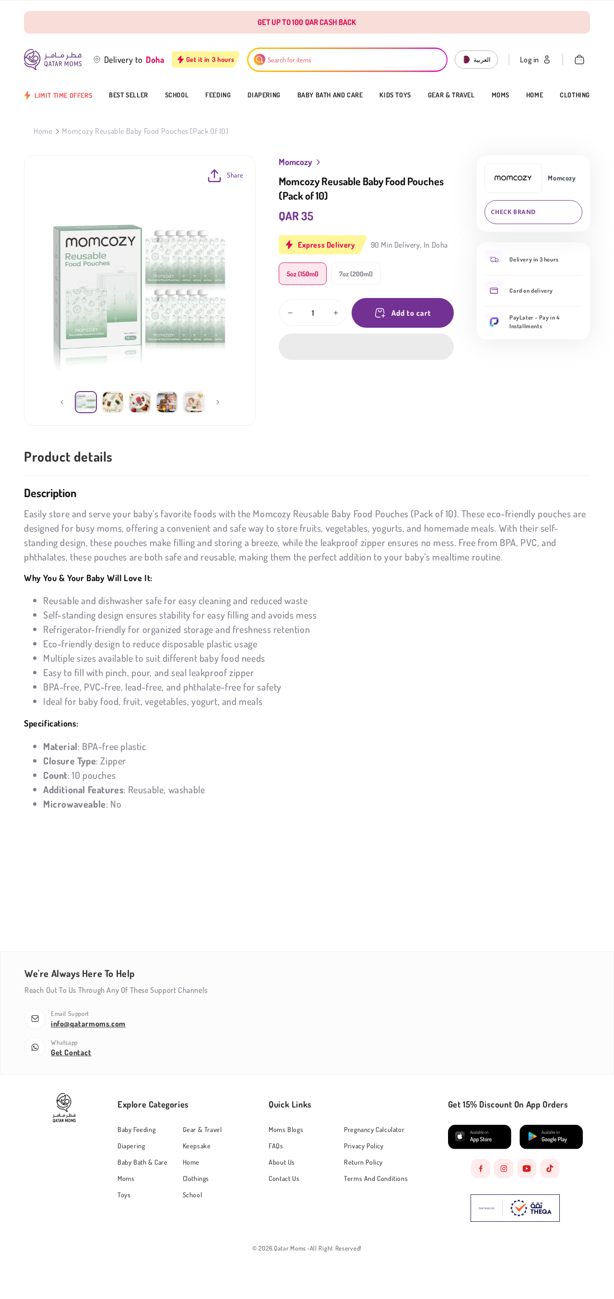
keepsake (197, 1146)
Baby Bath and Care (330, 95)
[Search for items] (259, 59)
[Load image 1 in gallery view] (86, 402)
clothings (196, 1178)
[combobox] (347, 60)
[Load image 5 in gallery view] (194, 402)
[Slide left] (61, 402)
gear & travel (202, 1129)
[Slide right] (217, 402)
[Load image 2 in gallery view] (113, 402)
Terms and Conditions (376, 1178)
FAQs (276, 1146)
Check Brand (513, 211)
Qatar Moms (290, 1248)
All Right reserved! (336, 1248)
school (192, 1195)
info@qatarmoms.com (88, 1023)
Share (235, 175)
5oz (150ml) (303, 274)
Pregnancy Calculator (374, 1129)
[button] (366, 347)
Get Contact (71, 1052)
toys (124, 1195)
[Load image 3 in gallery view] (140, 402)
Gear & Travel (451, 95)
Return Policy (363, 1162)
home (191, 1162)
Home (534, 95)
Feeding (218, 95)
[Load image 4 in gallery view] (167, 402)
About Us (282, 1162)
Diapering (264, 95)
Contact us (284, 1178)
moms (126, 1178)
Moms (500, 95)
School (177, 95)
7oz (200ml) (356, 274)
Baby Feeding (136, 1129)
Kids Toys (395, 95)
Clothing (575, 95)
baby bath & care (143, 1162)
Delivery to (123, 59)
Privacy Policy (363, 1146)
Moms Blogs (286, 1129)
